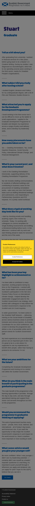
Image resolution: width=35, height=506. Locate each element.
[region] (17, 253)
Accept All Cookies (17, 261)
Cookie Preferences (17, 256)
